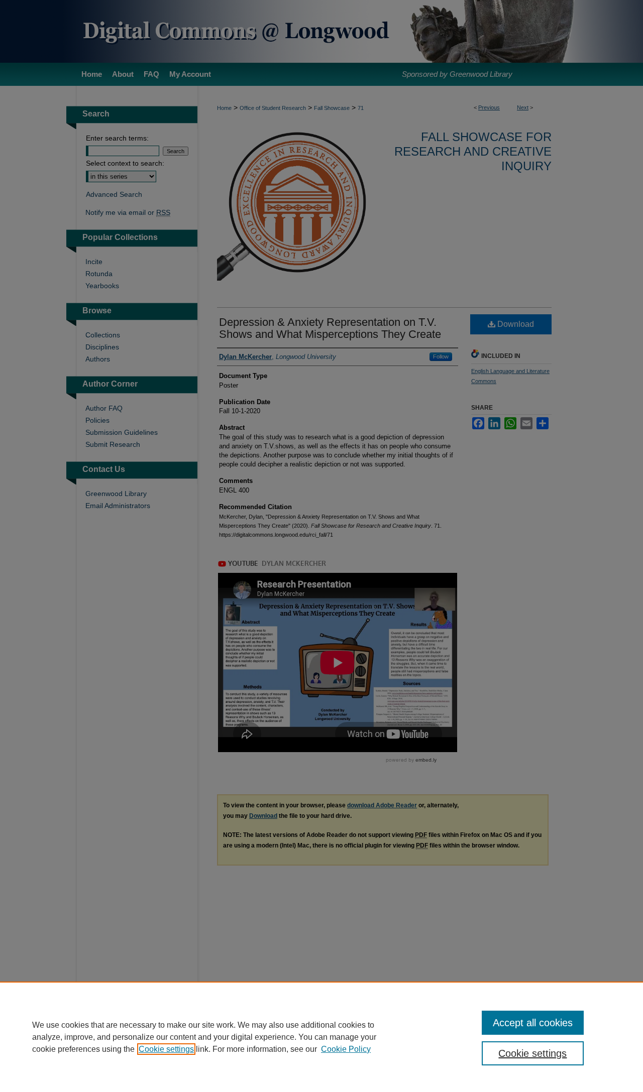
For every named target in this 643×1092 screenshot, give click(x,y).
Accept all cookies (533, 1022)
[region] (321, 1037)
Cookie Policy (346, 1049)
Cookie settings (166, 1049)
